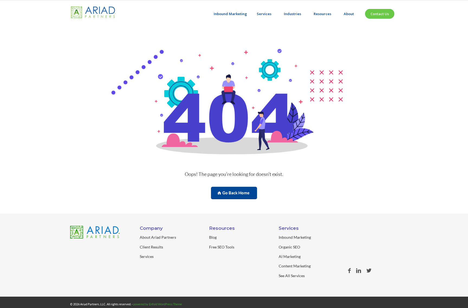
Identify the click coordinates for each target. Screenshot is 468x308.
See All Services (292, 275)
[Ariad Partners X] (368, 270)
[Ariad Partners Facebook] (349, 270)
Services (147, 256)
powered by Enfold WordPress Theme (157, 304)
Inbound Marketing (295, 237)
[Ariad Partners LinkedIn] (358, 270)
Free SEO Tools (221, 247)
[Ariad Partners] (93, 16)
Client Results (151, 247)
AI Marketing (290, 256)
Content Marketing (295, 266)
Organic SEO (289, 247)
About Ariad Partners (158, 237)
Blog (213, 237)
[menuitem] (230, 13)
